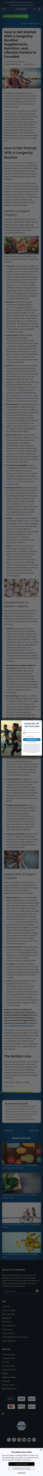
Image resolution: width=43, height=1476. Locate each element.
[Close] (41, 1450)
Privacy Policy (26, 1460)
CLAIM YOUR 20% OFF (32, 739)
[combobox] (24, 736)
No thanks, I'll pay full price (31, 742)
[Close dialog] (41, 722)
